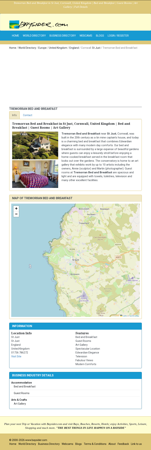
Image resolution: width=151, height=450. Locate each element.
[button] (16, 208)
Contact (27, 115)
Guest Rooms (21, 393)
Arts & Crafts (19, 399)
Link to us (136, 443)
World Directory (34, 35)
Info (14, 115)
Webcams (86, 35)
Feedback (123, 443)
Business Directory (63, 35)
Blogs (100, 35)
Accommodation (21, 382)
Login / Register (118, 35)
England (74, 47)
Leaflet (124, 316)
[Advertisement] (75, 79)
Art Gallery (19, 403)
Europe (42, 47)
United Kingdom (58, 47)
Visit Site (16, 356)
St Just (96, 47)
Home (12, 47)
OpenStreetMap (134, 316)
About (112, 443)
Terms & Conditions (95, 443)
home (15, 35)
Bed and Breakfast (24, 386)
